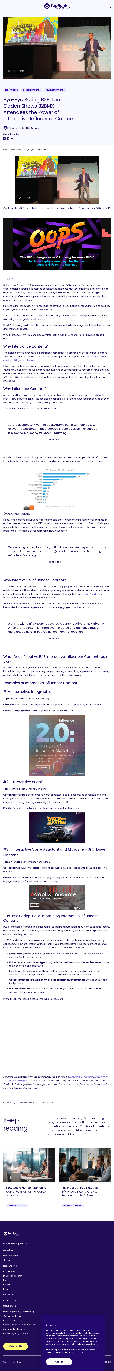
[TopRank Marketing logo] (12, 1234)
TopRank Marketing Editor (29, 128)
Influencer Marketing (55, 90)
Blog (5, 150)
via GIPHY (8, 279)
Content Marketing (32, 90)
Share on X (55, 439)
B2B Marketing (11, 90)
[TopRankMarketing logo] (57, 6)
